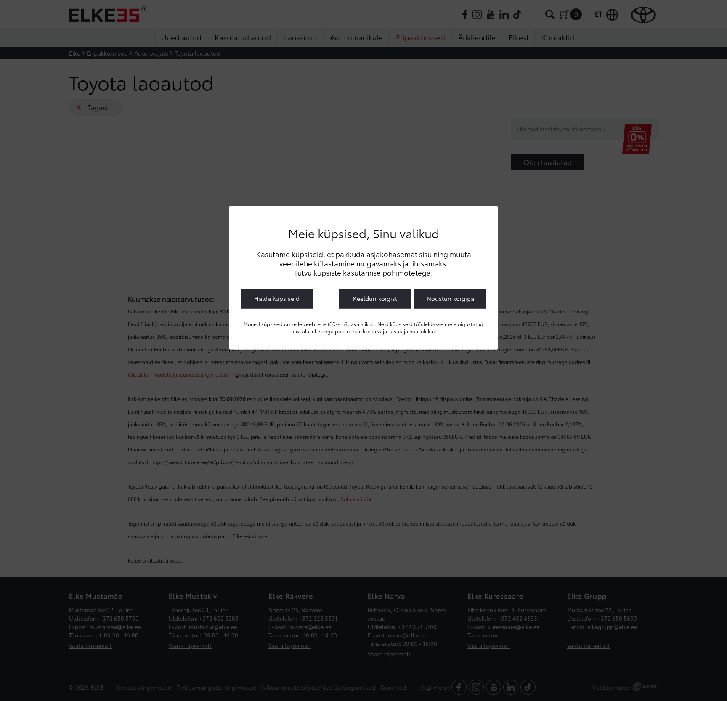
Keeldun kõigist (375, 298)
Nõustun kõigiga (450, 298)
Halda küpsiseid (277, 298)
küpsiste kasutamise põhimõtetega (372, 272)
